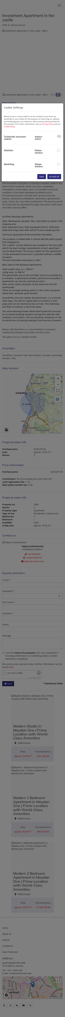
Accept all (54, 176)
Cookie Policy (9, 126)
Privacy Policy (48, 124)
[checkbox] (59, 136)
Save (41, 176)
